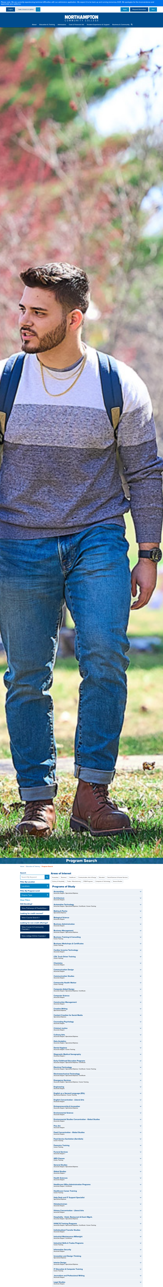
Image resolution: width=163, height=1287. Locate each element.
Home (22, 866)
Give (153, 9)
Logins (10, 9)
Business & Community (121, 24)
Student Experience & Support (98, 24)
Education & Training (47, 24)
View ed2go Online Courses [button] (33, 935)
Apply (125, 9)
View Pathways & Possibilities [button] (34, 908)
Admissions (62, 24)
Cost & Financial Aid (76, 24)
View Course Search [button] (30, 917)
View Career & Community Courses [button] (33, 928)
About (34, 24)
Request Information (139, 9)
